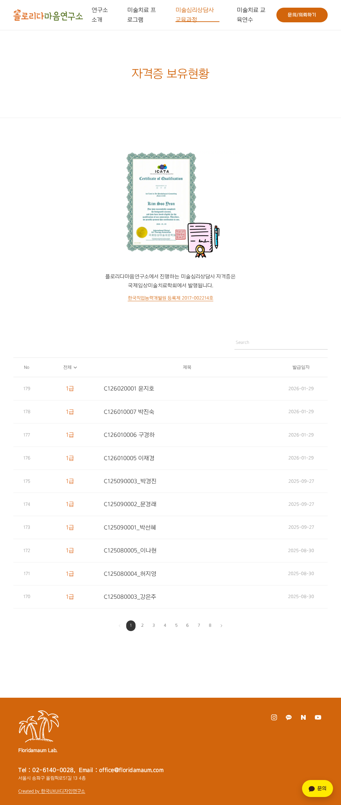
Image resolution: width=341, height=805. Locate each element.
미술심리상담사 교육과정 (194, 15)
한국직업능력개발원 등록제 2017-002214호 (170, 298)
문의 (321, 788)
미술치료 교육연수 (251, 15)
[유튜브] (318, 717)
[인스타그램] (274, 717)
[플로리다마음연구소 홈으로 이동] (48, 15)
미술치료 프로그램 (141, 15)
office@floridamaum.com (131, 770)
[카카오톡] (288, 717)
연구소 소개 (100, 15)
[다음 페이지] (221, 625)
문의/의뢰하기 (302, 14)
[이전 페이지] (119, 625)
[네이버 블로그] (303, 717)
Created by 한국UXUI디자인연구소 (51, 791)
